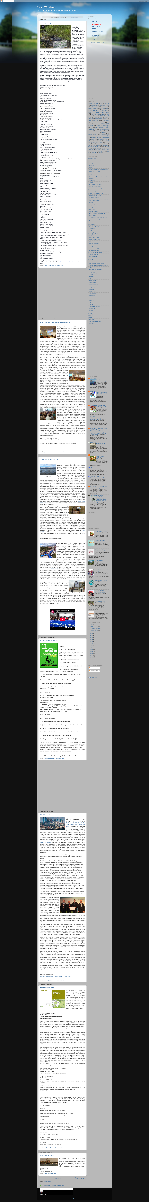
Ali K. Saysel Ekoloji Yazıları (97, 455)
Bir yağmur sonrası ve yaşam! (97, 477)
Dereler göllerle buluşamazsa (49, 459)
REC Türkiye (91, 300)
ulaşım (89, 145)
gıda (95, 123)
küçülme (107, 134)
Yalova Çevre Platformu (94, 233)
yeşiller (53, 758)
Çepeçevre (91, 319)
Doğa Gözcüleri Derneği (94, 219)
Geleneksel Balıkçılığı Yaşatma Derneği (98, 169)
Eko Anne (90, 245)
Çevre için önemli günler (101, 580)
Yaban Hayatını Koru (93, 232)
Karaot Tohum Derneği (94, 171)
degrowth (96, 115)
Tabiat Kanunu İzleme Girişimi (95, 222)
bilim (107, 106)
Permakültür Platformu (93, 197)
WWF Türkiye (91, 315)
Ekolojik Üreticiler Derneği (94, 239)
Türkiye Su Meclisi (92, 256)
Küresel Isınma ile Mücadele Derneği (97, 176)
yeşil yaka (94, 152)
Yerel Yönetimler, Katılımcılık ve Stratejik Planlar (55, 322)
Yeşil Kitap (91, 202)
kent (99, 132)
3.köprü (90, 103)
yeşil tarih (102, 151)
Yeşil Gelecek (91, 175)
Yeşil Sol (90, 274)
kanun (89, 132)
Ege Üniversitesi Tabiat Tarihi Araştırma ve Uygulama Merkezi (98, 200)
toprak (106, 143)
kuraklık (95, 134)
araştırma (93, 105)
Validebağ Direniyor (46, 23)
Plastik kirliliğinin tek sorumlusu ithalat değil (101, 380)
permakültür (100, 139)
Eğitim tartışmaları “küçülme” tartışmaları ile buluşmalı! (96, 418)
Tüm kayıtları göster (73, 17)
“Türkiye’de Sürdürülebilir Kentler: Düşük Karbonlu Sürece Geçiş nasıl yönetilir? (75, 824)
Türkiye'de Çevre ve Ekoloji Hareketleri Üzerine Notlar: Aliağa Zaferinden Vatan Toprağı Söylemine (101, 499)
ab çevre (96, 103)
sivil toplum (50, 451)
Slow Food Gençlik (93, 273)
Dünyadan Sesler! (94, 476)
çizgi (102, 114)
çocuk (108, 114)
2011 (91, 656)
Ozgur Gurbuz (93, 378)
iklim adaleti (101, 127)
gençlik (103, 122)
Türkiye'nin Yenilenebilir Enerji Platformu (98, 265)
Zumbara (90, 182)
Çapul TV (90, 162)
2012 (91, 653)
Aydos (100, 105)
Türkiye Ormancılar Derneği (95, 188)
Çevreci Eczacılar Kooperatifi (95, 193)
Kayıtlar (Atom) (47, 1181)
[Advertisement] (62, 293)
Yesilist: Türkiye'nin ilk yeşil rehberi (96, 213)
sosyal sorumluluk (94, 142)
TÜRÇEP (90, 267)
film (90, 122)
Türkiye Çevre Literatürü (98, 21)
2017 (91, 643)
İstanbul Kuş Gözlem (93, 237)
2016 (91, 645)
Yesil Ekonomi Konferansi (48, 987)
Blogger (73, 1198)
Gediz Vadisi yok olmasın (94, 186)
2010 (91, 658)
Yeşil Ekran (91, 312)
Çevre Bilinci (91, 261)
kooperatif (90, 134)
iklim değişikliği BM (104, 129)
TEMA (89, 302)
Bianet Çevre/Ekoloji (93, 284)
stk (49, 633)
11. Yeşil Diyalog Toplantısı (48, 640)
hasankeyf (98, 125)
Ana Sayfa (57, 1178)
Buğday (90, 286)
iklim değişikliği (47, 980)
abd (101, 103)
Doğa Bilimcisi (91, 228)
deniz (101, 115)
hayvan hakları (106, 125)
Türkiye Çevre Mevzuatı (94, 306)
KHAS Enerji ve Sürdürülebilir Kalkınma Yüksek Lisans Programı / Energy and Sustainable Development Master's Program (98, 432)
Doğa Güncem (94, 416)
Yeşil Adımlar (91, 308)
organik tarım (105, 137)
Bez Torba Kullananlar (93, 226)
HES (91, 127)
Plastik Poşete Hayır (100, 601)
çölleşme (91, 115)
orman (93, 139)
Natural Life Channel (93, 250)
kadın (106, 130)
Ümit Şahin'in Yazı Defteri (96, 495)
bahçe (104, 105)
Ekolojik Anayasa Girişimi (94, 195)
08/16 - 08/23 (94, 626)
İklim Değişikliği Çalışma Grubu (96, 263)
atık (97, 105)
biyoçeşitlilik (95, 108)
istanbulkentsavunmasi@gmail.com (66, 261)
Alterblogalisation (92, 280)
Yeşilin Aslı (91, 165)
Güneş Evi (91, 235)
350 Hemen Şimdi (92, 220)
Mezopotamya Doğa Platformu (95, 184)
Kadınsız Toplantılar (100, 540)
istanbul (92, 130)
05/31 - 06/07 (94, 630)
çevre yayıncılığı (102, 112)
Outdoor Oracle (92, 215)
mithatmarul (93, 467)
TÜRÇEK (90, 304)
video (94, 145)
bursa (104, 108)
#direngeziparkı (93, 469)
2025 (91, 633)
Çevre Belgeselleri (99, 560)
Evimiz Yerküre (92, 291)
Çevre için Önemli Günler (97, 42)
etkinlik (49, 265)
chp (107, 108)
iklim (96, 127)
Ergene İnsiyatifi (92, 207)
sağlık (106, 139)
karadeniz (94, 132)
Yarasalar (90, 189)
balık (108, 105)
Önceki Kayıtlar (80, 1178)
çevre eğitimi (104, 110)
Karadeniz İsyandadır (93, 243)
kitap (104, 133)
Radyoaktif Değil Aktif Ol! (101, 443)
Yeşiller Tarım (91, 259)
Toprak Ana (91, 178)
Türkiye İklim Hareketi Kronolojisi (99, 45)
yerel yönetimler (60, 451)
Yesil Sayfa (91, 313)
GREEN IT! (93, 442)
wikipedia (98, 145)
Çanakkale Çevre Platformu (95, 252)
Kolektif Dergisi (92, 204)
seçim (96, 140)
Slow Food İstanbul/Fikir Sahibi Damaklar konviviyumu (98, 487)
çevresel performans (96, 114)
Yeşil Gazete (91, 173)
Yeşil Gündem (46, 7)
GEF (99, 122)
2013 (91, 651)
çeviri (89, 110)
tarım (54, 633)
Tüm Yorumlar (94, 670)
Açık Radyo (91, 276)
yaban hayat (105, 145)
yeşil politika (95, 151)
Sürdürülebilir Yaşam (93, 299)
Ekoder (90, 167)
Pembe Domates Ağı (93, 246)
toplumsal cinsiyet (100, 143)
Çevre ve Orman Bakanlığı (95, 321)
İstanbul (97, 130)
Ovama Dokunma (92, 224)
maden (97, 136)
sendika (100, 140)
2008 (91, 662)
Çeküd (90, 317)
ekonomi (105, 118)
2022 (91, 635)
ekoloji (101, 117)
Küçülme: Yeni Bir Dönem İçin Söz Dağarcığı (100, 457)
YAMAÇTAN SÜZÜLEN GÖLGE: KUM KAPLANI (101, 393)
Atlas (89, 278)
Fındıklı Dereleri (92, 293)
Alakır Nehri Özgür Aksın (94, 258)
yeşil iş (104, 149)
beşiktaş (102, 106)
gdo (94, 122)
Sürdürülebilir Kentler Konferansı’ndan (52, 815)
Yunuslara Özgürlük (93, 211)
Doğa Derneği (91, 287)
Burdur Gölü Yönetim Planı (52, 569)
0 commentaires (59, 265)
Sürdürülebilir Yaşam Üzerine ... (98, 405)
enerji (89, 120)
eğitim (95, 117)
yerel (53, 265)
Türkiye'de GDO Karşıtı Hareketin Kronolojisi (100, 591)
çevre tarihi (90, 112)
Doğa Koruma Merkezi (93, 206)
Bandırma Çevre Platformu (95, 248)
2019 (91, 639)
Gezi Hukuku (91, 163)
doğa (105, 115)
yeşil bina (103, 148)
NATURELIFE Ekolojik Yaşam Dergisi (97, 217)
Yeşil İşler (93, 39)
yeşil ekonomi (50, 1147)
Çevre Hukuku (91, 209)
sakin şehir (90, 140)
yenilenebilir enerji (93, 146)
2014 (91, 649)
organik (98, 137)
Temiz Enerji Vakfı (92, 191)
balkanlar (91, 106)
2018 (91, 641)
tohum (93, 143)
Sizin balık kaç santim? (100, 612)
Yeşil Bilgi (90, 310)
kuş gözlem (101, 134)
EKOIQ (90, 230)
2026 (91, 624)
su (51, 633)
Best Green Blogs (92, 282)
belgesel (97, 106)
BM (100, 108)
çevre (45, 265)
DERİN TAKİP (93, 391)
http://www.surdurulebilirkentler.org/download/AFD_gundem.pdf (56, 976)
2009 (91, 660)
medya (107, 136)
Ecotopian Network (93, 254)
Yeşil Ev (90, 241)
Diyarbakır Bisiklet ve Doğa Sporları (97, 160)
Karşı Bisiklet (91, 180)
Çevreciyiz (91, 323)
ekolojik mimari (98, 118)
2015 (91, 647)
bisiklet (89, 108)
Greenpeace (91, 295)
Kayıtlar (92, 668)
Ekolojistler (91, 289)
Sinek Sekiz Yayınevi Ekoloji (95, 269)
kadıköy (102, 130)
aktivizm (46, 633)
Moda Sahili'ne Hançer (47, 1155)
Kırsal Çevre (91, 297)
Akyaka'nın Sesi (92, 158)
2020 (91, 637)
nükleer (93, 137)
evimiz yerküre (106, 120)
